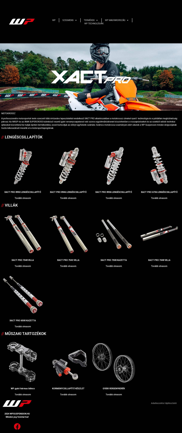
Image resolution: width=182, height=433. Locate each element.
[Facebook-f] (172, 21)
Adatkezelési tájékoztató (164, 403)
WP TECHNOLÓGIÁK (94, 23)
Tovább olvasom (23, 198)
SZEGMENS (68, 20)
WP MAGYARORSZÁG (115, 20)
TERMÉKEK (89, 20)
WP (54, 20)
